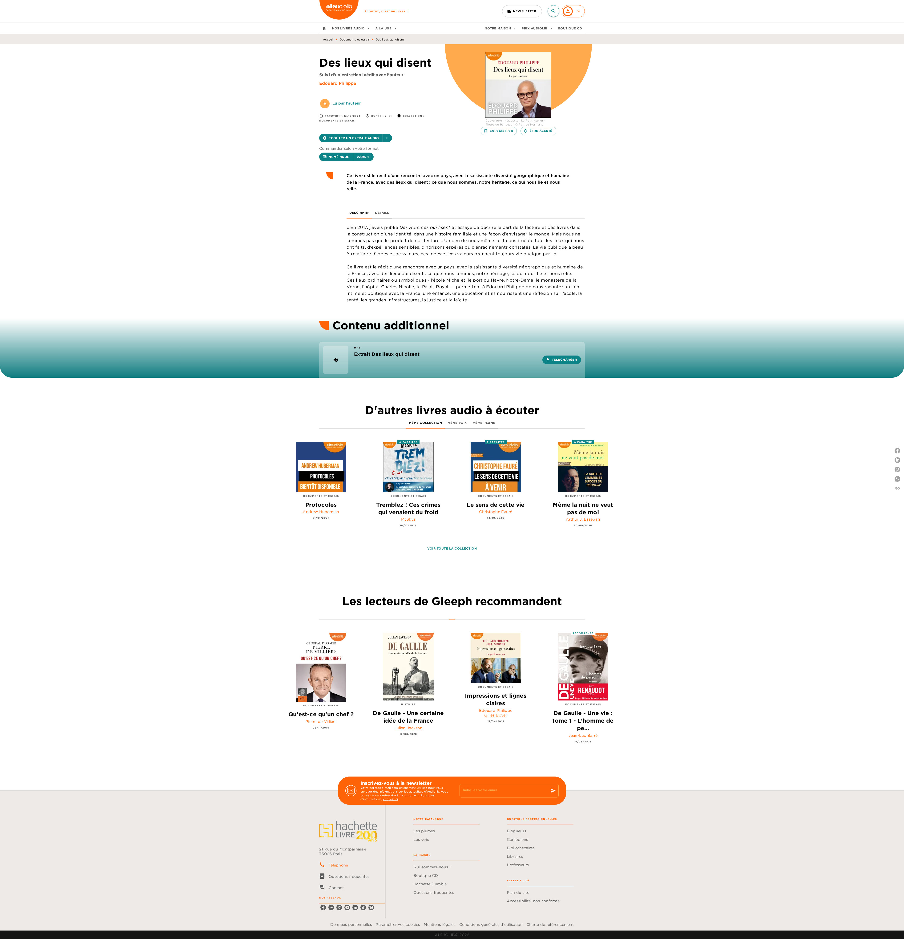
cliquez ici (390, 799)
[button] (522, 11)
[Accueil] (339, 11)
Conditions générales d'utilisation (491, 924)
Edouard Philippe (337, 83)
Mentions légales (439, 924)
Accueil (328, 39)
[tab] (324, 28)
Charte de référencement (550, 924)
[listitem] (323, 907)
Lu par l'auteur (346, 103)
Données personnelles (351, 924)
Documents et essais (355, 39)
